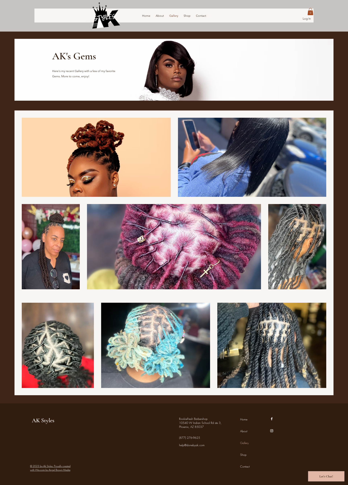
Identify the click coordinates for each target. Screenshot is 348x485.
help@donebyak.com (192, 445)
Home (243, 419)
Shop (243, 455)
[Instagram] (272, 431)
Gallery (244, 443)
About (243, 431)
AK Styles (43, 420)
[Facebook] (272, 419)
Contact (245, 466)
